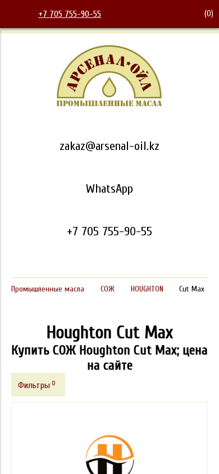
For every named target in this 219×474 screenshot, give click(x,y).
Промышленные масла (47, 289)
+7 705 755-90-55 (69, 14)
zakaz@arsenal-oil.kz (109, 146)
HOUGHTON (147, 289)
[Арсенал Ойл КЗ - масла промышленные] (109, 104)
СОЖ (108, 289)
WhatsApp (109, 188)
